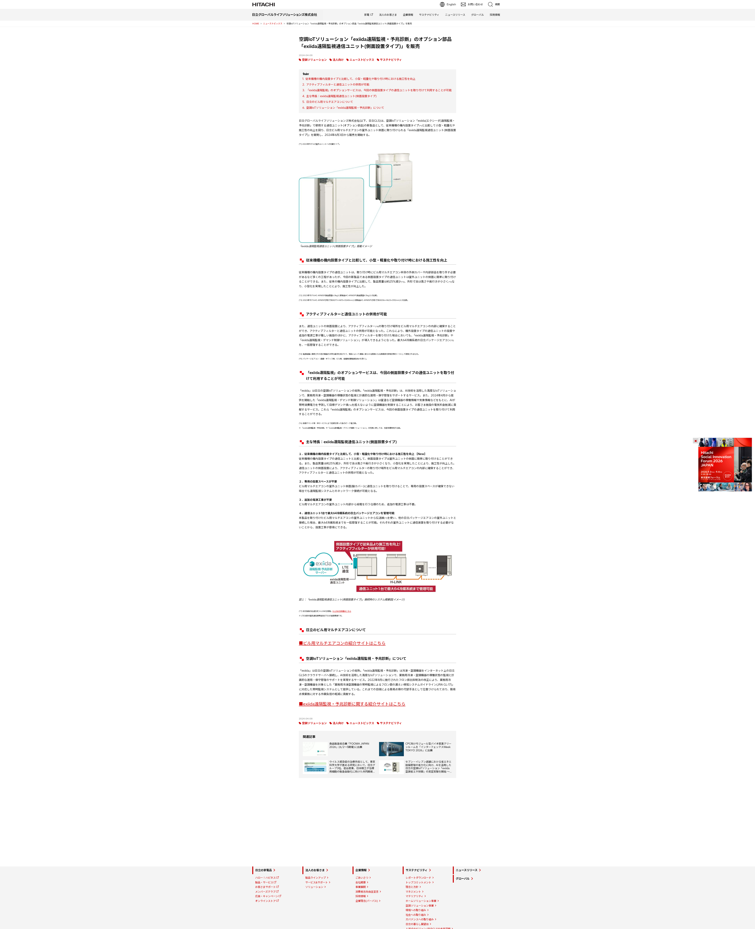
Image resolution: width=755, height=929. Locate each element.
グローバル (477, 14)
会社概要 (360, 882)
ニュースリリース (455, 14)
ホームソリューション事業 (421, 900)
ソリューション (314, 886)
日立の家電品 (263, 870)
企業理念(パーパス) (366, 900)
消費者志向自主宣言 (366, 891)
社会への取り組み (416, 914)
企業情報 (408, 14)
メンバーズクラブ (265, 891)
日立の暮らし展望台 (417, 924)
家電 (366, 14)
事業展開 (360, 886)
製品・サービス (264, 882)
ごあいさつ (361, 877)
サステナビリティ (429, 14)
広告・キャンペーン (266, 896)
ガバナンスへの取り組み (420, 919)
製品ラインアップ (315, 877)
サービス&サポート (316, 882)
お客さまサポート (265, 886)
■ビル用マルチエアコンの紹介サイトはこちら (342, 643)
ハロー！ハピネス (265, 877)
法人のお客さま (388, 14)
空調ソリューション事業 (420, 905)
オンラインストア (265, 900)
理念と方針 (412, 886)
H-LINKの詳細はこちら (341, 611)
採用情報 (495, 14)
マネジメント (413, 891)
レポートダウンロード (418, 877)
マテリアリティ (414, 896)
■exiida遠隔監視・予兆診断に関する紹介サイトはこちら (352, 703)
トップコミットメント (418, 882)
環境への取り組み (416, 910)
